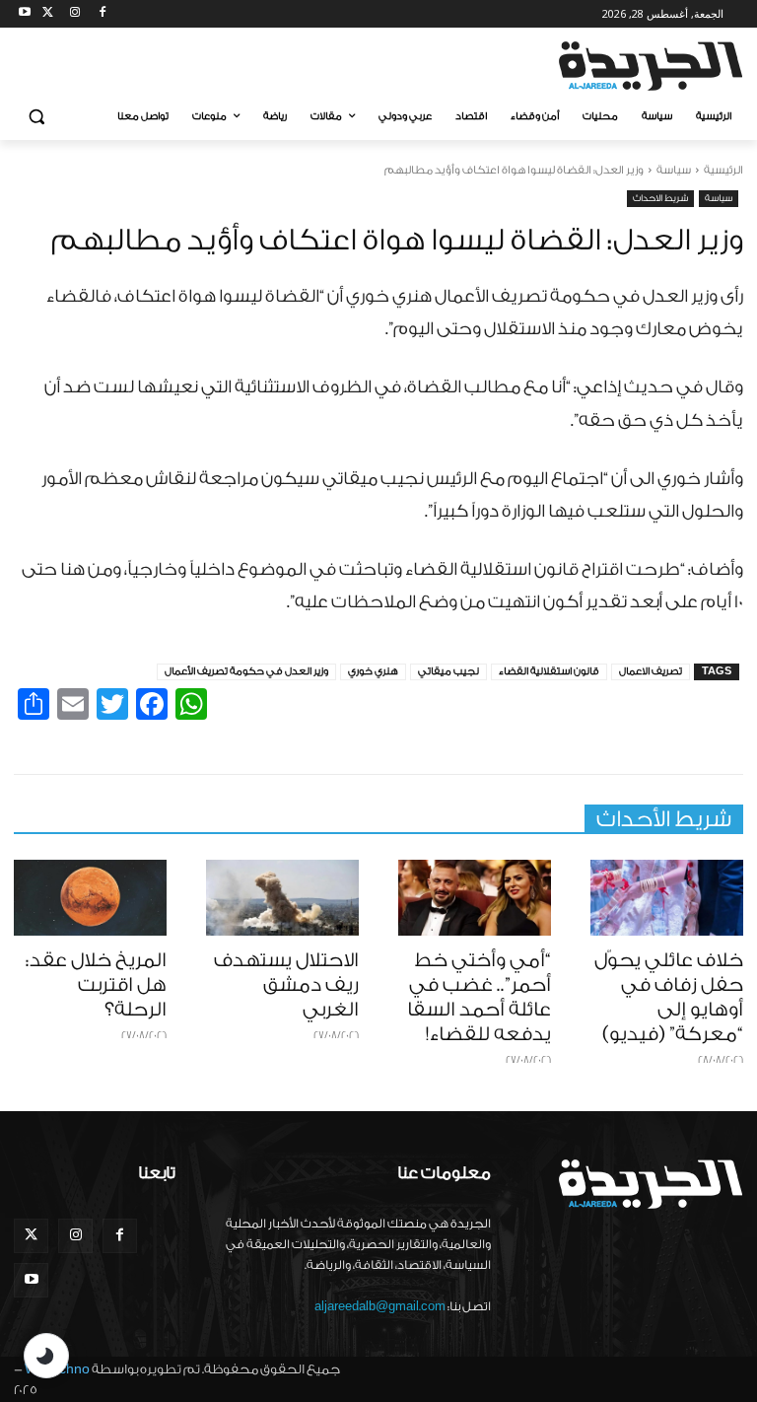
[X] (47, 14)
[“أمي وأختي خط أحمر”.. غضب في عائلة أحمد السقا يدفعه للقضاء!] (474, 898)
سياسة (673, 170)
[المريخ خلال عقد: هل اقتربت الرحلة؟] (90, 898)
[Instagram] (75, 14)
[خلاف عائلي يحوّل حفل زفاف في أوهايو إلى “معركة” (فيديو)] (666, 898)
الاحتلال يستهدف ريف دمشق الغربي (286, 984)
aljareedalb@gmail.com (380, 1306)
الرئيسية (723, 170)
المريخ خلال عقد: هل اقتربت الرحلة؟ (96, 984)
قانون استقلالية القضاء (549, 671)
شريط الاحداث (660, 198)
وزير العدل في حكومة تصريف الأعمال (246, 671)
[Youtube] (25, 14)
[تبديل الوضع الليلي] (46, 1355)
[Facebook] (102, 14)
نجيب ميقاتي (448, 671)
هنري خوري (373, 671)
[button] (37, 117)
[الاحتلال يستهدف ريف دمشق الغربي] (282, 898)
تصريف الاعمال (650, 671)
